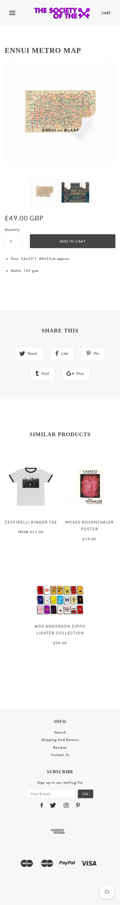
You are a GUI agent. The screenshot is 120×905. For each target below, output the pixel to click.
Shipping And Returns (60, 740)
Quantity (12, 229)
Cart (106, 13)
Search (60, 732)
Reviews (60, 747)
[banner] (62, 13)
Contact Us (60, 755)
